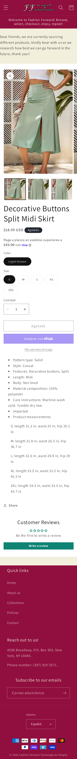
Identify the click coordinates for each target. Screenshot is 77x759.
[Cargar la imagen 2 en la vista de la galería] (38, 189)
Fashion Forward (29, 754)
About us (13, 593)
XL (54, 280)
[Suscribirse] (64, 693)
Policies (13, 612)
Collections (15, 602)
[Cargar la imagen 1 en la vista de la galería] (15, 189)
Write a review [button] (38, 546)
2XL (13, 290)
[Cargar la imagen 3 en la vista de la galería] (61, 189)
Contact (13, 622)
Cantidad (10, 300)
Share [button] (13, 505)
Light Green (19, 262)
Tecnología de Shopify (54, 754)
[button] (6, 8)
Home (11, 582)
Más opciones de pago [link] (38, 349)
